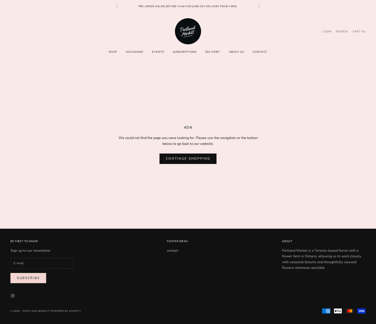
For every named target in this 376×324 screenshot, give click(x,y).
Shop (113, 51)
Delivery (212, 51)
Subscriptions (184, 51)
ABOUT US (236, 51)
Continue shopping (188, 158)
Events (158, 51)
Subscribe (28, 278)
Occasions (134, 51)
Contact (260, 51)
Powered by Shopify (65, 310)
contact (172, 250)
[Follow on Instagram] (12, 296)
